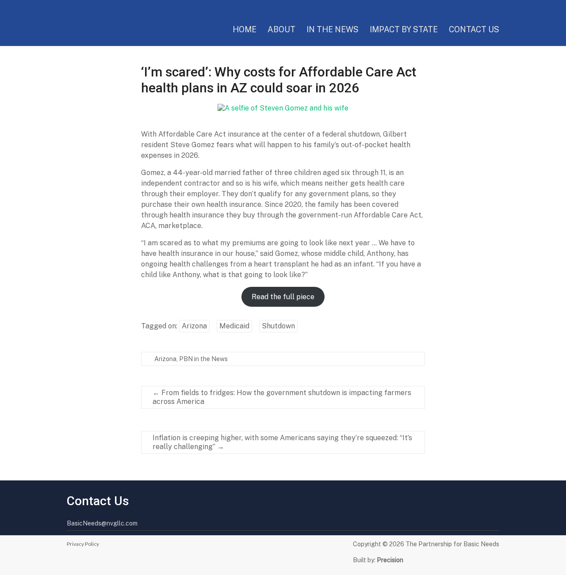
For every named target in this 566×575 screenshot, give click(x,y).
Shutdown (278, 326)
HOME (244, 29)
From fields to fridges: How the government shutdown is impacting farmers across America (282, 397)
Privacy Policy (83, 544)
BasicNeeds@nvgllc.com (102, 523)
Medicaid (234, 326)
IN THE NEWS (332, 29)
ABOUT (281, 29)
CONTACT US (474, 29)
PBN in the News (203, 358)
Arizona (194, 326)
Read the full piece (283, 297)
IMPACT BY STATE (404, 29)
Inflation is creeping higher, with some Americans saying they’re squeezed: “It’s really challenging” (282, 442)
